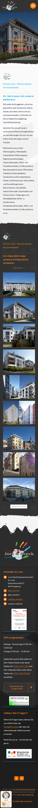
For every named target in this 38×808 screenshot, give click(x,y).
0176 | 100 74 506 (21, 673)
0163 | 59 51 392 (21, 666)
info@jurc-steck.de (15, 599)
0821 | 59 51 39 (13, 591)
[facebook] (16, 778)
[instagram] (22, 778)
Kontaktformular (11, 727)
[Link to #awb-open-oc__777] (33, 6)
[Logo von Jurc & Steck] (9, 2)
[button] (3, 804)
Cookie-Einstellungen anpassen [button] (19, 801)
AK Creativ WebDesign (26, 794)
